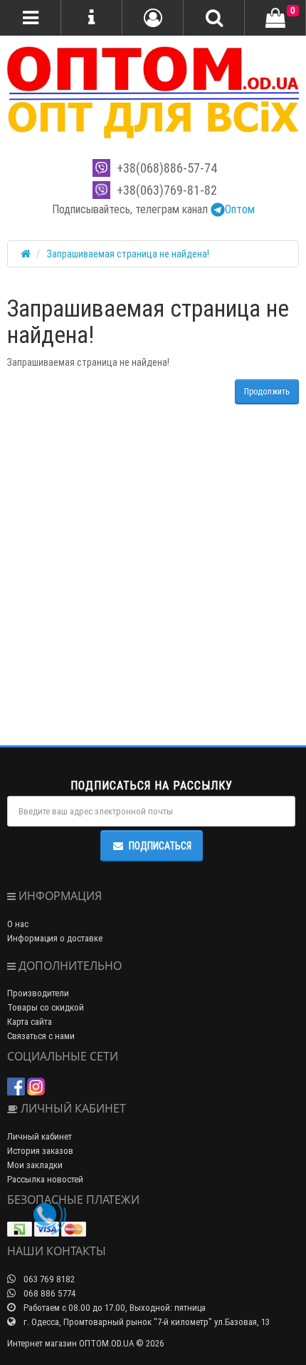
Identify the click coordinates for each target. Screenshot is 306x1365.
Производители (38, 993)
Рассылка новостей (45, 1179)
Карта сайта (29, 1022)
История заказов (40, 1151)
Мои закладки (35, 1165)
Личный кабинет (39, 1136)
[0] (275, 18)
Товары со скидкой (45, 1007)
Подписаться (160, 845)
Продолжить (267, 391)
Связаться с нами (41, 1036)
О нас (17, 924)
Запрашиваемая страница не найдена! (128, 253)
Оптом (240, 209)
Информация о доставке (54, 938)
